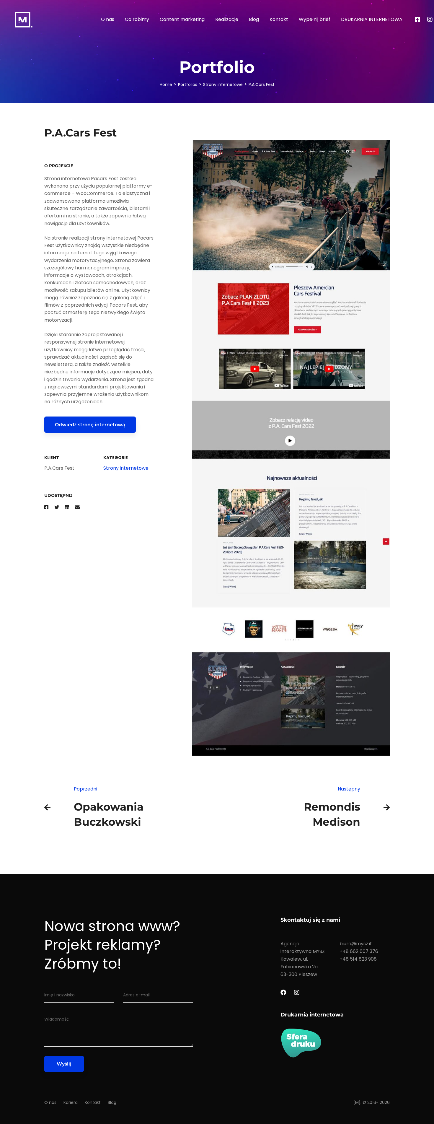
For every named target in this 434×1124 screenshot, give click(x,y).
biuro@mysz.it (356, 943)
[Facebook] (417, 20)
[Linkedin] (67, 507)
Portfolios (187, 84)
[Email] (77, 507)
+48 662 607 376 (359, 951)
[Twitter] (56, 507)
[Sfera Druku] (335, 1043)
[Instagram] (296, 992)
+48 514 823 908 (358, 959)
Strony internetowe (223, 84)
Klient (51, 458)
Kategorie (115, 458)
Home (166, 84)
